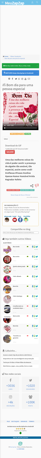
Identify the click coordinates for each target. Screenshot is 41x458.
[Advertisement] (20, 31)
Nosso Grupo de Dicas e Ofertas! (20, 195)
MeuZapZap (13, 447)
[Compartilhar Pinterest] (9, 79)
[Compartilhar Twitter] (16, 79)
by (20, 449)
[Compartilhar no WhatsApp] (19, 79)
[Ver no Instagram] (22, 79)
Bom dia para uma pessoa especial (15, 58)
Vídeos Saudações (15, 56)
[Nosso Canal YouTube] (26, 79)
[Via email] (29, 79)
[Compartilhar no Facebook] (13, 79)
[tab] (5, 139)
